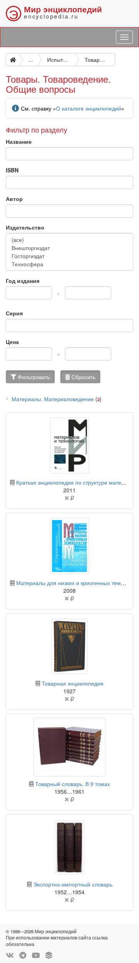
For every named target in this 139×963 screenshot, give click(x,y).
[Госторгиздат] (69, 256)
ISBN (12, 170)
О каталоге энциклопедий (88, 108)
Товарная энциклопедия (72, 683)
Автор (14, 198)
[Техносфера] (69, 264)
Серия (14, 313)
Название (19, 141)
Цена (12, 341)
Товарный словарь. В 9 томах (72, 784)
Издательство (25, 227)
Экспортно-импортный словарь (72, 884)
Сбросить (82, 377)
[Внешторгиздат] (69, 248)
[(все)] (69, 240)
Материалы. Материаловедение (53, 399)
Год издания (22, 280)
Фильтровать (33, 377)
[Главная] (12, 59)
